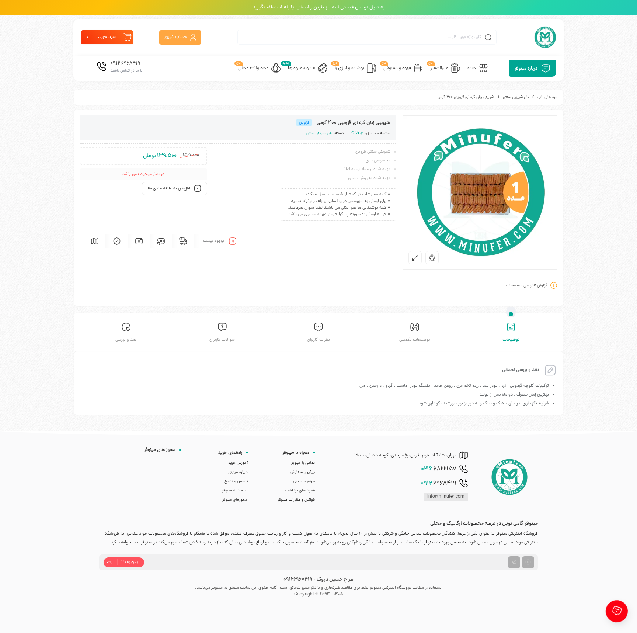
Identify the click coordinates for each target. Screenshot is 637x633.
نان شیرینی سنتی (516, 97)
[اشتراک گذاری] (432, 257)
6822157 (438, 469)
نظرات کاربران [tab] (318, 340)
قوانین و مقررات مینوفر (296, 500)
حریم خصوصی (304, 481)
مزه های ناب (547, 97)
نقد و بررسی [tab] (125, 340)
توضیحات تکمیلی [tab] (414, 340)
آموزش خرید (238, 463)
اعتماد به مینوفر (235, 491)
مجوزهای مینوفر (235, 500)
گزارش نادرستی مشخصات (526, 286)
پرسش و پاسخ (236, 481)
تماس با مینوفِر (303, 463)
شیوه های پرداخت (300, 491)
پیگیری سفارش (302, 472)
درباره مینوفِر (238, 472)
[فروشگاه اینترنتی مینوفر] (545, 37)
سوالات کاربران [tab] (222, 340)
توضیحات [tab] (511, 340)
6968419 (438, 483)
